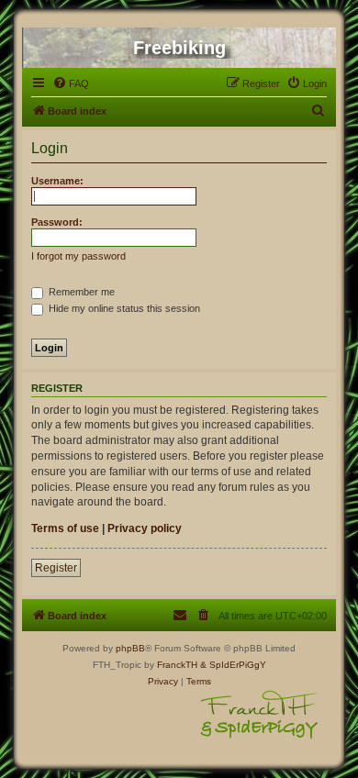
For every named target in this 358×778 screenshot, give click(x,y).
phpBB (130, 648)
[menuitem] (70, 83)
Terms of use (65, 528)
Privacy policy (144, 528)
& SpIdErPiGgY (233, 665)
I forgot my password (78, 255)
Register (56, 567)
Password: (57, 222)
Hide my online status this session (123, 308)
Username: (57, 180)
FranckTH (177, 665)
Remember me (80, 291)
